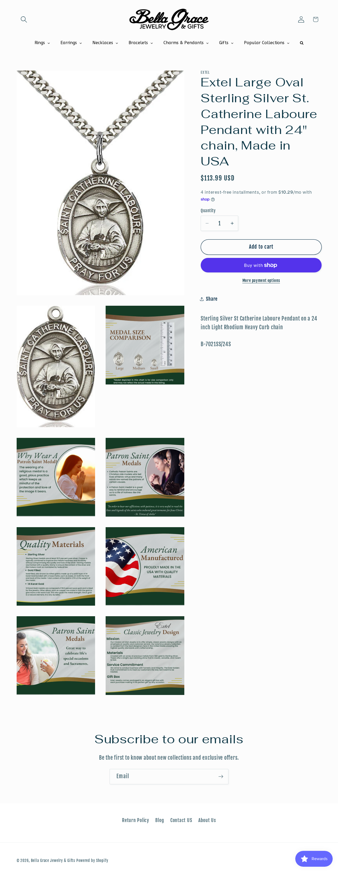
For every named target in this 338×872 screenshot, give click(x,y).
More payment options (261, 280)
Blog (159, 820)
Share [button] (212, 299)
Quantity (208, 210)
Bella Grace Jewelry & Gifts (53, 860)
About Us (207, 820)
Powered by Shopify (92, 860)
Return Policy (135, 820)
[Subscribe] (221, 776)
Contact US (181, 820)
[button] (24, 19)
